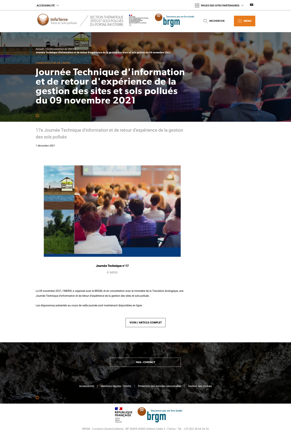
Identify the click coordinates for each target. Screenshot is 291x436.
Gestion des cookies (200, 386)
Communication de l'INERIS (61, 49)
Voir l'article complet (146, 322)
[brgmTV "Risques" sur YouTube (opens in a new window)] (251, 4)
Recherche (217, 20)
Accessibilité (46, 5)
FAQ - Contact (145, 362)
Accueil (40, 49)
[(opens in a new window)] (141, 21)
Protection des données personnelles (159, 386)
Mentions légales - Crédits (116, 386)
